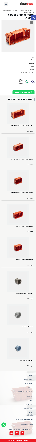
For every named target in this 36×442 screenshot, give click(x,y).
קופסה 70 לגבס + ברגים (26, 327)
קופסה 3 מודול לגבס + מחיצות (24, 260)
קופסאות (22, 10)
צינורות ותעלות (28, 408)
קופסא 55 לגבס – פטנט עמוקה (24, 293)
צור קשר (30, 387)
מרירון (30, 412)
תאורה (30, 400)
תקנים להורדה (28, 379)
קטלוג (27, 10)
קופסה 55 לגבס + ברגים (26, 360)
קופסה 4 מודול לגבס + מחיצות (24, 226)
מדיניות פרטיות (28, 383)
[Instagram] (17, 433)
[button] (33, 17)
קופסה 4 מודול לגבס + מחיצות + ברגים (22, 159)
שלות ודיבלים (28, 404)
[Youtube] (11, 433)
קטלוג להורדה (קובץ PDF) (25, 391)
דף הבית (32, 10)
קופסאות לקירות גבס (14, 10)
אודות (30, 375)
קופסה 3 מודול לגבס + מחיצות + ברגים (22, 192)
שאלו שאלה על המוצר (22, 92)
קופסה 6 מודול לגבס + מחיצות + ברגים (22, 125)
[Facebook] (22, 433)
